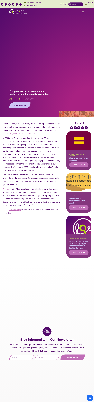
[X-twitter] (6, 4)
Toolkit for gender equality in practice (19, 133)
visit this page (15, 210)
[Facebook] (2, 4)
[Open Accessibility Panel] (90, 398)
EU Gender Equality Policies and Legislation (77, 155)
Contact (63, 4)
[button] (83, 11)
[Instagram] (17, 4)
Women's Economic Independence (78, 196)
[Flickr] (9, 4)
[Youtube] (13, 4)
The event (7, 189)
